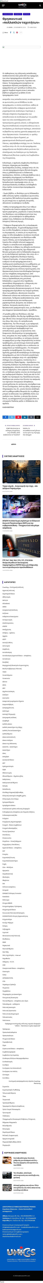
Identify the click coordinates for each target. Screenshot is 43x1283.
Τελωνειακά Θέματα (9, 1093)
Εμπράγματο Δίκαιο (8, 805)
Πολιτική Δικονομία (8, 1007)
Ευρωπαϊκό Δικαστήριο (10, 861)
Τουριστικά (6, 1100)
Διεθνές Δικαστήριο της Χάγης (12, 727)
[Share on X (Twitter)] (13, 32)
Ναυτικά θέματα (7, 949)
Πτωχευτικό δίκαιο (8, 1039)
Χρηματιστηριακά (8, 1139)
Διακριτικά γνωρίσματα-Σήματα (13, 701)
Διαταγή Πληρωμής (8, 714)
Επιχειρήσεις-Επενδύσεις (11, 844)
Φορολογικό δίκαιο (8, 1132)
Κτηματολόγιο (7, 919)
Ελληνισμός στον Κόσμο (10, 799)
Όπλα (4, 975)
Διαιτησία (5, 698)
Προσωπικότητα (7, 1035)
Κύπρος (5, 926)
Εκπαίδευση (17, 14)
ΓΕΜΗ (4, 672)
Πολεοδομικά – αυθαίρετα (11, 1004)
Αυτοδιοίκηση (7, 652)
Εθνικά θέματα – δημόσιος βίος (12, 776)
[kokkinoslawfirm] (22, 5)
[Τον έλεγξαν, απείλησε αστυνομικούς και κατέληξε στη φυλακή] (7, 1175)
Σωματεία (5, 1086)
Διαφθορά (5, 721)
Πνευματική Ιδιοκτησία (10, 998)
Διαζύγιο (5, 695)
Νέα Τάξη (5, 952)
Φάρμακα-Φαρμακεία (9, 1122)
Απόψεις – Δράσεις (8, 633)
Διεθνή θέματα (7, 734)
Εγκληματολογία (7, 766)
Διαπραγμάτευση (8, 708)
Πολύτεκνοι (6, 1020)
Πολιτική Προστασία (9, 1011)
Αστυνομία (6, 646)
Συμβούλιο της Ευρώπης (10, 1055)
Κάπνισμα (5, 900)
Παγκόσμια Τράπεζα (9, 985)
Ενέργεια (5, 818)
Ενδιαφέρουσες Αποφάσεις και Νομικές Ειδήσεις (18, 812)
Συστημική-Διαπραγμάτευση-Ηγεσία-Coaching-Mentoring (24, 1082)
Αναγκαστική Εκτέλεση (10, 610)
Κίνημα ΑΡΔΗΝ (7, 903)
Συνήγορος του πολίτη (9, 1071)
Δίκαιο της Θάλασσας (9, 743)
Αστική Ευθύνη (7, 643)
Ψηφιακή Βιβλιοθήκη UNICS (11, 1142)
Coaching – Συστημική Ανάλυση (13, 587)
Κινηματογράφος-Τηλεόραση (12, 906)
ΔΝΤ (3, 763)
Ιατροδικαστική (7, 874)
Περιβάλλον (6, 991)
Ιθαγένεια (5, 880)
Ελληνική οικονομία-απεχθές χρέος (14, 796)
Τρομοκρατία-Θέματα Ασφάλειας (13, 1106)
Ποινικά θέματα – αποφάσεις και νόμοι (15, 1001)
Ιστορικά (5, 890)
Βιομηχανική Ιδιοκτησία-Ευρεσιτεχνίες (15, 665)
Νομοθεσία (6, 958)
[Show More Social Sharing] (20, 32)
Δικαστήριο (6, 750)
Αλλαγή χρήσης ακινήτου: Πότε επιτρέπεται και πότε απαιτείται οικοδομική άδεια (27, 1187)
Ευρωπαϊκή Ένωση (8, 857)
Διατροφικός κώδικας (9, 717)
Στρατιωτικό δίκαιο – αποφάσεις (13, 1049)
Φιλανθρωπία (7, 1126)
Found (2, 1282)
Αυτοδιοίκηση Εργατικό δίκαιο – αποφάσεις (16, 656)
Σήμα (4, 1045)
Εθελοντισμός (7, 773)
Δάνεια (4, 682)
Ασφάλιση (5, 649)
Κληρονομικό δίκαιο (9, 910)
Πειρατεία (5, 988)
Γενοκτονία (6, 678)
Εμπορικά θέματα (8, 802)
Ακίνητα (5, 600)
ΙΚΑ (3, 884)
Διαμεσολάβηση (7, 704)
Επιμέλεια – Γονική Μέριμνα (11, 841)
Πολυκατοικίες (7, 1017)
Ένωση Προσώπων (8, 831)
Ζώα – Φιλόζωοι (7, 867)
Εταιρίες (5, 854)
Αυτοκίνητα (6, 659)
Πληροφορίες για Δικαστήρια (12, 994)
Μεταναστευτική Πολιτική (11, 936)
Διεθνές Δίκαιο (7, 724)
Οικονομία (6, 971)
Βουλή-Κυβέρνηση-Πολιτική (12, 669)
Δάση (4, 685)
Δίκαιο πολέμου (7, 740)
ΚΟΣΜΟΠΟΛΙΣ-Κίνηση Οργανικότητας (15, 916)
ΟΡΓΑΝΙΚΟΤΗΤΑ (7, 978)
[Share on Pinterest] (17, 32)
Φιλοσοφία (6, 1129)
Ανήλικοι (5, 613)
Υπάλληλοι (6, 1116)
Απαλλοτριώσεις (8, 623)
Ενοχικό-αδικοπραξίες (9, 828)
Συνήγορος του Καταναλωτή (11, 1068)
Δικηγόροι (5, 757)
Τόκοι (4, 1096)
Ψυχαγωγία (6, 1145)
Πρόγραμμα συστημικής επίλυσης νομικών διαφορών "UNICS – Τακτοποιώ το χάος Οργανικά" (22, 1025)
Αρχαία (4, 636)
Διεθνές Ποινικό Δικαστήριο (11, 730)
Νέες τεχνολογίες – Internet (11, 955)
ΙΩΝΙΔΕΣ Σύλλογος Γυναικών (11, 893)
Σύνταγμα (5, 1075)
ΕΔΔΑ (4, 770)
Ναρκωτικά (6, 945)
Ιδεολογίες (6, 877)
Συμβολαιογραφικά (8, 1052)
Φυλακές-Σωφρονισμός (10, 1135)
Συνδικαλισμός (7, 1062)
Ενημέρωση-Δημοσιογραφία (11, 822)
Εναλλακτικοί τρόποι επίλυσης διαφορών (16, 809)
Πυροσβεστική (7, 1042)
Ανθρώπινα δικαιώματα (10, 616)
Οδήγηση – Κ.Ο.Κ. (8, 962)
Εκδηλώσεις (6, 779)
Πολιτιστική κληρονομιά (10, 1014)
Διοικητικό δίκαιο (8, 760)
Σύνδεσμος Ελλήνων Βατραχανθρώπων (15, 1058)
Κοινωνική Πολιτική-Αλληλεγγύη (13, 913)
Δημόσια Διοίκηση (8, 691)
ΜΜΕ (4, 942)
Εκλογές (5, 786)
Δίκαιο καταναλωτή (8, 737)
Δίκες (4, 753)
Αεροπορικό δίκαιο (8, 594)
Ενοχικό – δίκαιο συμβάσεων (12, 825)
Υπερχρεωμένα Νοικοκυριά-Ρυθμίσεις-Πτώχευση (18, 1119)
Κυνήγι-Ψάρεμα (7, 923)
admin (10, 27)
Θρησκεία (26, 14)
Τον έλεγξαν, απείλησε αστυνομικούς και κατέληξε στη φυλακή (26, 1175)
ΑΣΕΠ (4, 639)
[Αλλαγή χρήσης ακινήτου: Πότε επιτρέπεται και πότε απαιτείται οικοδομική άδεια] (7, 1187)
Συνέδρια (5, 1065)
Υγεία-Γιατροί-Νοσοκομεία (11, 1109)
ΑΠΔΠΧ (4, 626)
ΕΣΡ (3, 851)
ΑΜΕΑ (4, 607)
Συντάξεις (5, 1078)
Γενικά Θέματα (7, 14)
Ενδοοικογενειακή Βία (9, 815)
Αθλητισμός (6, 597)
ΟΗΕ (3, 965)
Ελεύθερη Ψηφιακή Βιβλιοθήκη (12, 792)
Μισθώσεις (6, 939)
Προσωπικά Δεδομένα (9, 1032)
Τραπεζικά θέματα (8, 1103)
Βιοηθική (5, 662)
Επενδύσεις (6, 835)
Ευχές (4, 864)
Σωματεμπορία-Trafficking (11, 1090)
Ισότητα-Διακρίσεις (9, 887)
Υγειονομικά (6, 1113)
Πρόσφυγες (6, 1029)
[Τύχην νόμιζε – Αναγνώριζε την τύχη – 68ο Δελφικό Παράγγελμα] (21, 471)
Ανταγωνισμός (7, 620)
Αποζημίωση (6, 630)
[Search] (40, 5)
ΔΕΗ (3, 688)
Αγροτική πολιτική (8, 590)
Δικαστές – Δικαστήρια (9, 747)
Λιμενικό (5, 932)
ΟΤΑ (3, 981)
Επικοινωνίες (6, 838)
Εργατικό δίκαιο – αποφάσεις (12, 848)
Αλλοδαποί (6, 603)
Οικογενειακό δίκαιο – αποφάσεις (13, 968)
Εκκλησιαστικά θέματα (10, 783)
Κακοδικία (5, 897)
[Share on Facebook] (10, 32)
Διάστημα (5, 711)
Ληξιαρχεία (6, 929)
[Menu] (3, 5)
